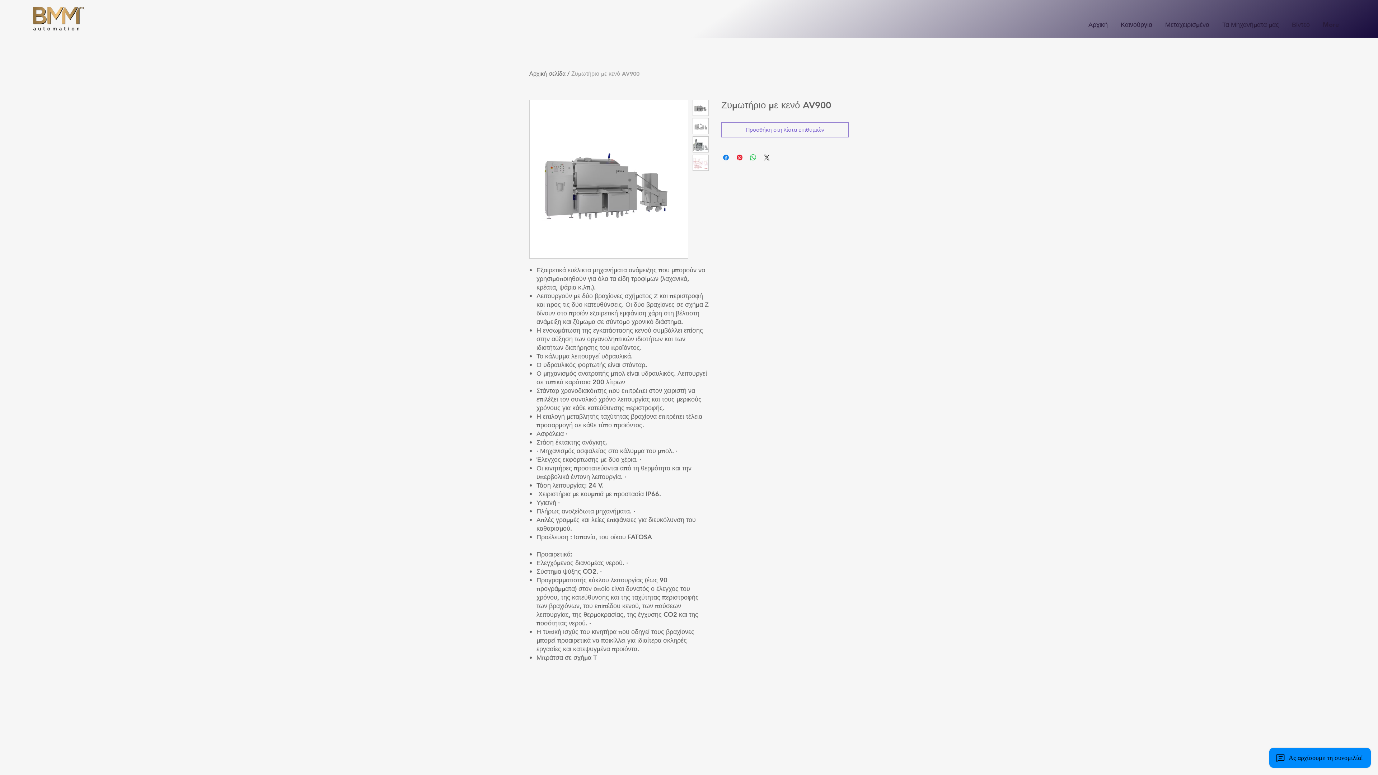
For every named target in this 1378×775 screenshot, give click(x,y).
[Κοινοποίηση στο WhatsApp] (753, 157)
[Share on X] (767, 157)
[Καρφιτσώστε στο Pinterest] (739, 157)
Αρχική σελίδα (547, 73)
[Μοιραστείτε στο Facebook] (726, 157)
